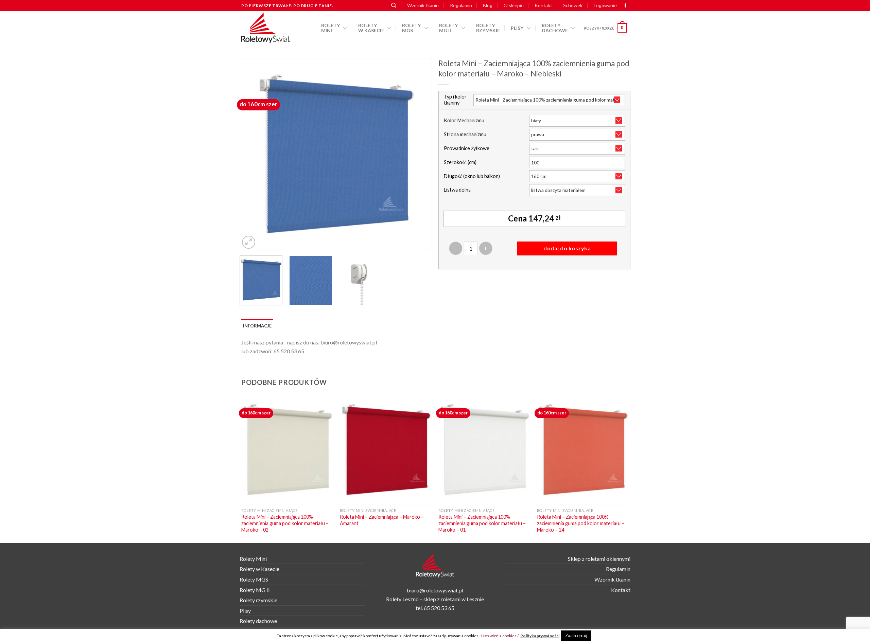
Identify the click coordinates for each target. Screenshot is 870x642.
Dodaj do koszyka (567, 248)
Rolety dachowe (555, 27)
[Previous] (252, 154)
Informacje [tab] (257, 325)
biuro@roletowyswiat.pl (348, 342)
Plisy (517, 28)
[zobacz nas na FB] (625, 5)
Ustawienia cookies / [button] (500, 635)
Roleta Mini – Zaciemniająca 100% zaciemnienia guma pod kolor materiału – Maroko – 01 (482, 523)
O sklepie (514, 5)
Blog (487, 5)
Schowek (572, 5)
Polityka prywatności (539, 635)
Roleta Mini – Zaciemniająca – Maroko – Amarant (382, 520)
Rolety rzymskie (488, 27)
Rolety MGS (411, 27)
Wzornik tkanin (423, 5)
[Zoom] (248, 242)
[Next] (419, 154)
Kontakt (543, 5)
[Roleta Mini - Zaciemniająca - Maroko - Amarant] (386, 450)
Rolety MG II (448, 27)
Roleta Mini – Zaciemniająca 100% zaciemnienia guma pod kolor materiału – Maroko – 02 (285, 523)
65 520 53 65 (289, 351)
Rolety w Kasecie (259, 569)
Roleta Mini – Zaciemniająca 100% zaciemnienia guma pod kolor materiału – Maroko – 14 (580, 523)
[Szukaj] (393, 5)
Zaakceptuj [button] (576, 635)
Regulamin (461, 5)
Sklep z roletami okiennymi (599, 558)
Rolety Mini (330, 27)
